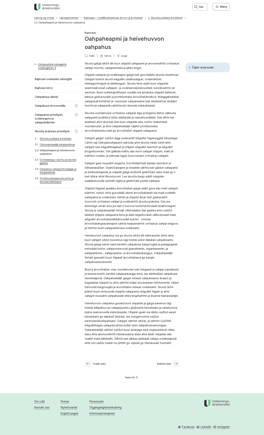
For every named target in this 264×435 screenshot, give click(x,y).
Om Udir (39, 401)
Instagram (223, 426)
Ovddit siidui (99, 363)
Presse (65, 401)
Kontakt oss (42, 407)
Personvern (96, 401)
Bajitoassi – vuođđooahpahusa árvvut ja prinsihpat (113, 17)
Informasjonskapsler (102, 413)
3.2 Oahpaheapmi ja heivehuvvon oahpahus (59, 22)
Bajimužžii (130, 377)
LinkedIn (205, 426)
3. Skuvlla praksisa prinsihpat (165, 17)
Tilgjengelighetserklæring (105, 407)
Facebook (188, 426)
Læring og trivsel (44, 17)
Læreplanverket (68, 17)
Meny (223, 6)
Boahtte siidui (164, 363)
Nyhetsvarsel (69, 407)
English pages (69, 413)
